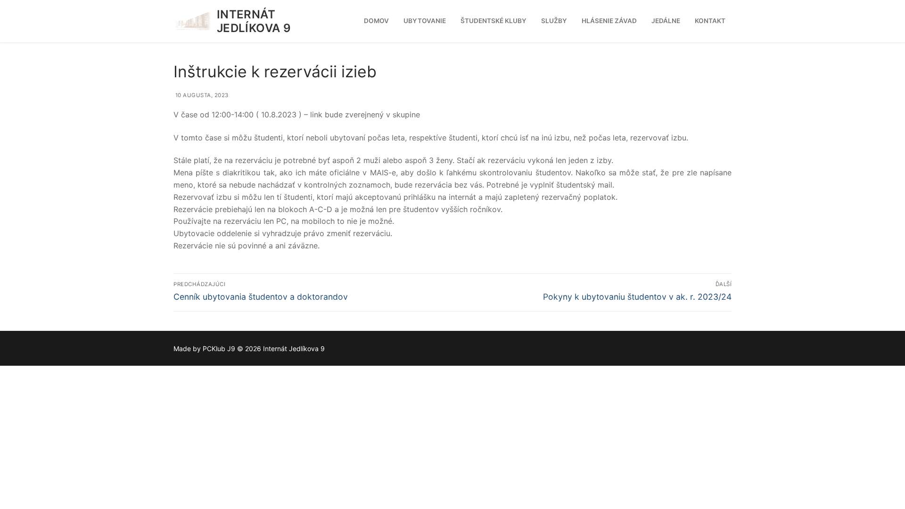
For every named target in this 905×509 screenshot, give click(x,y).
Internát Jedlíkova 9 (254, 21)
